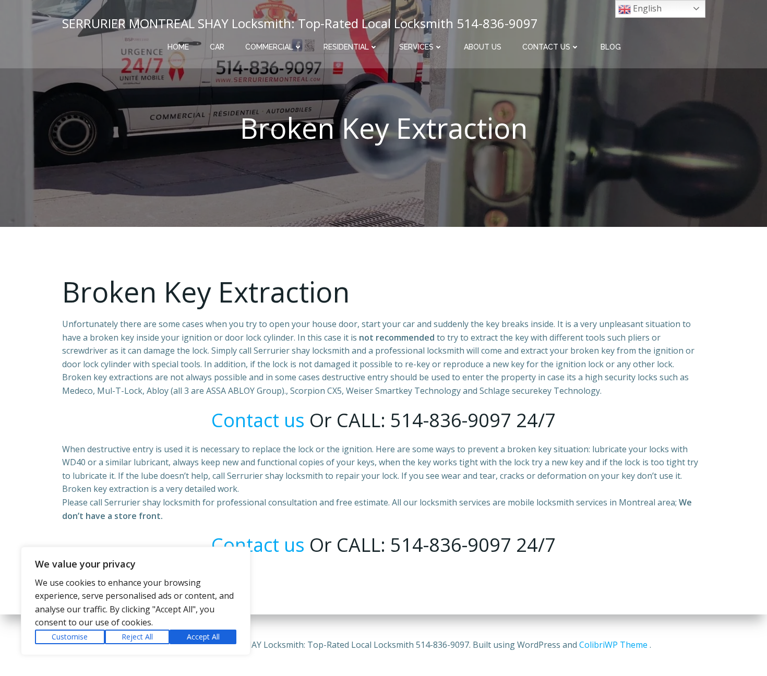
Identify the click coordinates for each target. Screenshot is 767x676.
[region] (135, 601)
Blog (611, 47)
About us (482, 47)
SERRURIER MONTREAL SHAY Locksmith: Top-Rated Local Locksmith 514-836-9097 (300, 23)
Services (416, 47)
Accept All (203, 637)
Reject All (137, 637)
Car (217, 47)
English (646, 8)
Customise (70, 637)
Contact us (546, 47)
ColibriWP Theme (613, 644)
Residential (346, 47)
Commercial (269, 47)
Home (178, 47)
